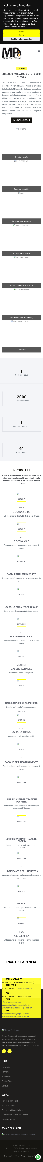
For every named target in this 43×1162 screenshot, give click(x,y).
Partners (5, 1071)
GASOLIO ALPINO (21, 732)
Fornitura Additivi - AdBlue (12, 1110)
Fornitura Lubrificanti (10, 1105)
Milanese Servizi (8, 1119)
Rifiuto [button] (21, 35)
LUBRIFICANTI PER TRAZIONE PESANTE (21, 800)
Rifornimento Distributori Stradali (15, 1114)
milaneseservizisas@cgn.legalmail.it (16, 1016)
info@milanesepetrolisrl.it (12, 1002)
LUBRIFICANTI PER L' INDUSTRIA (21, 871)
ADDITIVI (21, 903)
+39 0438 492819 (25, 988)
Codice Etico (7, 1081)
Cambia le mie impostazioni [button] (21, 39)
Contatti (5, 1085)
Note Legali (8, 1156)
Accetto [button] (21, 31)
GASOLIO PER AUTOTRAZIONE (21, 607)
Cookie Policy (33, 1156)
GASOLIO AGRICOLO (21, 668)
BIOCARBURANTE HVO (21, 636)
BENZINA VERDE (21, 512)
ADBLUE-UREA (21, 936)
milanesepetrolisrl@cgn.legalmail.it (16, 1014)
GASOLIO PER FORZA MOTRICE (21, 703)
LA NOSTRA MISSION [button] (21, 120)
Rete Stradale (7, 1076)
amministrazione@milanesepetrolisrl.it (17, 1008)
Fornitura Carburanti (10, 1100)
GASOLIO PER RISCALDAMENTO (21, 762)
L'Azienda (6, 1067)
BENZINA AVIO (21, 541)
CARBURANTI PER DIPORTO (21, 574)
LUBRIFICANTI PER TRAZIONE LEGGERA (21, 840)
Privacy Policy (20, 1156)
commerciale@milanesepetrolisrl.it (16, 1005)
